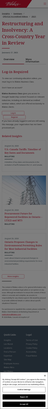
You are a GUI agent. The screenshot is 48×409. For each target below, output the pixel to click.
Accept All (24, 404)
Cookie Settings (24, 389)
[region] (24, 390)
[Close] (45, 376)
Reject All (24, 397)
